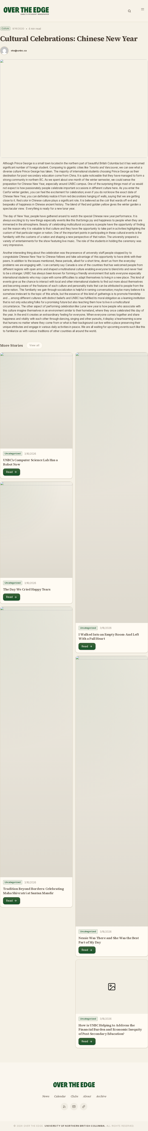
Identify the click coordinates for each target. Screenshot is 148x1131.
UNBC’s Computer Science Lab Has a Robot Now (30, 462)
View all (34, 345)
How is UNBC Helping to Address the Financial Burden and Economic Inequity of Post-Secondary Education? (110, 1029)
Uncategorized (13, 453)
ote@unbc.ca (19, 50)
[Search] (129, 11)
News (45, 1096)
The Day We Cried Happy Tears (27, 589)
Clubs (74, 1096)
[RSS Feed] (64, 1106)
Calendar (60, 1096)
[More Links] (84, 1106)
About (87, 1096)
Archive (101, 1096)
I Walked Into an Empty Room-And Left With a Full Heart (109, 636)
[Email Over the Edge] (74, 1106)
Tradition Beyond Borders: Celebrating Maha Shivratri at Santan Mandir (33, 891)
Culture (5, 28)
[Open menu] (142, 9)
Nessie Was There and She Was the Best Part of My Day (109, 940)
